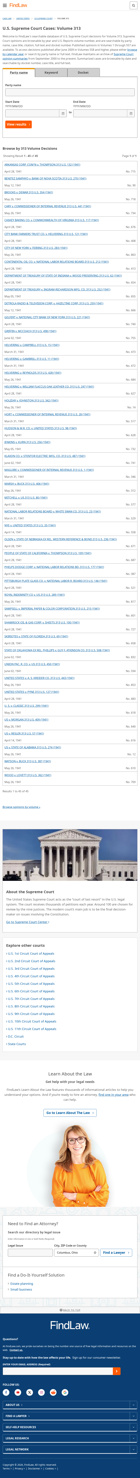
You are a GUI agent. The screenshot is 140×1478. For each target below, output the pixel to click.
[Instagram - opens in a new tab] (41, 1392)
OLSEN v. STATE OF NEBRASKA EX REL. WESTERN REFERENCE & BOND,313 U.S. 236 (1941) (60, 539)
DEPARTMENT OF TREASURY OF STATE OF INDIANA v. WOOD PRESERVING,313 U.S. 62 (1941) (63, 276)
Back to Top (71, 1310)
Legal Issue (15, 1245)
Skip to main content (70, 4)
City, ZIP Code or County (70, 1245)
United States (23, 18)
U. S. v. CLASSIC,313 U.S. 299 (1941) (26, 706)
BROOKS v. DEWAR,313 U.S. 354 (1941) (28, 192)
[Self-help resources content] (133, 1427)
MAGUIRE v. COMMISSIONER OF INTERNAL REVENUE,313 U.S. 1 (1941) (49, 470)
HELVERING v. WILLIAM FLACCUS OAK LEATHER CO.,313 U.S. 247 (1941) (49, 387)
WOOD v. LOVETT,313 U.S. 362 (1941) (27, 775)
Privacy (19, 1468)
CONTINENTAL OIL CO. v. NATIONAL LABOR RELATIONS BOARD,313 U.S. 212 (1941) (56, 262)
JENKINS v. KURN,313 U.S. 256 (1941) (27, 442)
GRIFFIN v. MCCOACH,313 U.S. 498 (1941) (30, 331)
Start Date (14, 104)
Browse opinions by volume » (21, 807)
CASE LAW (7, 18)
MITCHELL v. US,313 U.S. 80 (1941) (25, 498)
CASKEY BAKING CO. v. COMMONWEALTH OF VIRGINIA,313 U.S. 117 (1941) (51, 220)
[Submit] (117, 1371)
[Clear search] (95, 1253)
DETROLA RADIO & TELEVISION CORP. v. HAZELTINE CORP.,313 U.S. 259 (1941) (53, 303)
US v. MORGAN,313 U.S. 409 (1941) (26, 720)
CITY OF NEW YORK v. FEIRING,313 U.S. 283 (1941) (35, 248)
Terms (6, 1468)
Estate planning (21, 1284)
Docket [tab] (83, 72)
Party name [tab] (19, 72)
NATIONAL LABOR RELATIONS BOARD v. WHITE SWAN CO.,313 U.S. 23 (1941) (52, 511)
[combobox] (30, 1253)
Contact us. (16, 1350)
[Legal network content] (133, 1449)
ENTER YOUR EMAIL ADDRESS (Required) (26, 1364)
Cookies (49, 1468)
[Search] (133, 5)
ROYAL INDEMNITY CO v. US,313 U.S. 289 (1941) (34, 595)
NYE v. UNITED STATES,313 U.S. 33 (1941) (30, 525)
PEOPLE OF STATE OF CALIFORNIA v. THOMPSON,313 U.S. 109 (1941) (47, 553)
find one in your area (114, 1095)
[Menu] (4, 5)
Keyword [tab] (51, 72)
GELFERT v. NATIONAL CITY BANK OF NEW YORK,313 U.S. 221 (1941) (47, 317)
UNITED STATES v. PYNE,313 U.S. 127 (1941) (31, 692)
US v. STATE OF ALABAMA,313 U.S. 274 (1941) (32, 747)
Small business (21, 1289)
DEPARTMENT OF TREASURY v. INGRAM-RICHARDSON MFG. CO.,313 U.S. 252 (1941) (57, 289)
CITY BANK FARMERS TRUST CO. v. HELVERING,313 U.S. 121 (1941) (46, 234)
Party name (13, 85)
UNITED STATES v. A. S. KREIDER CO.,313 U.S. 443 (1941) (39, 678)
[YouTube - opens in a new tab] (18, 1392)
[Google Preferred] (65, 1392)
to (70, 112)
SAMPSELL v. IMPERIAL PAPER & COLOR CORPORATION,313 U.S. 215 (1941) (52, 609)
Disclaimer (34, 1468)
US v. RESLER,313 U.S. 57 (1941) (24, 733)
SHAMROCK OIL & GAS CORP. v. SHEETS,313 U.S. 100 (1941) (42, 622)
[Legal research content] (133, 1438)
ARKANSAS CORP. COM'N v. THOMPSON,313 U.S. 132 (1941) (42, 165)
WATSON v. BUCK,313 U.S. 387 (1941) (27, 761)
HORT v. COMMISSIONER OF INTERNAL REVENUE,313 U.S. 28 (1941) (47, 414)
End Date (82, 104)
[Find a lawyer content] (133, 1416)
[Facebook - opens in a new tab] (6, 1392)
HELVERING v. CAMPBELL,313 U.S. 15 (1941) (31, 345)
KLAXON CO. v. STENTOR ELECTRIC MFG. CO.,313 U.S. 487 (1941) (44, 456)
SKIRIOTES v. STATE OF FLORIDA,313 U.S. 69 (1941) (36, 636)
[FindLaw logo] (19, 5)
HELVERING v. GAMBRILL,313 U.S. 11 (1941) (31, 359)
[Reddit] (53, 1392)
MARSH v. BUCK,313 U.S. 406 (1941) (26, 484)
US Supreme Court (43, 18)
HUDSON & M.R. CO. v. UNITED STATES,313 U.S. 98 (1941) (40, 428)
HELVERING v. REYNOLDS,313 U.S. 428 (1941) (32, 373)
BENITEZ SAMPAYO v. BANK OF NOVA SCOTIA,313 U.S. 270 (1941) (45, 178)
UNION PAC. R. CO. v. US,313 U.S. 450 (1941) (32, 664)
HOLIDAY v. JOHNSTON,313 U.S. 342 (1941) (31, 400)
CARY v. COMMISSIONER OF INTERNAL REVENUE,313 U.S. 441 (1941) (47, 206)
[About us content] (133, 1405)
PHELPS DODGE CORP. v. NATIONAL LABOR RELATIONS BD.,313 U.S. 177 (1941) (54, 567)
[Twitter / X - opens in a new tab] (29, 1392)
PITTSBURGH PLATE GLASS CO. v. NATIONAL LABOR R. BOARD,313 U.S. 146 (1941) (55, 581)
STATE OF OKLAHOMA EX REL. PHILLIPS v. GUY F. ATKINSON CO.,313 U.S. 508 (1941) (57, 650)
